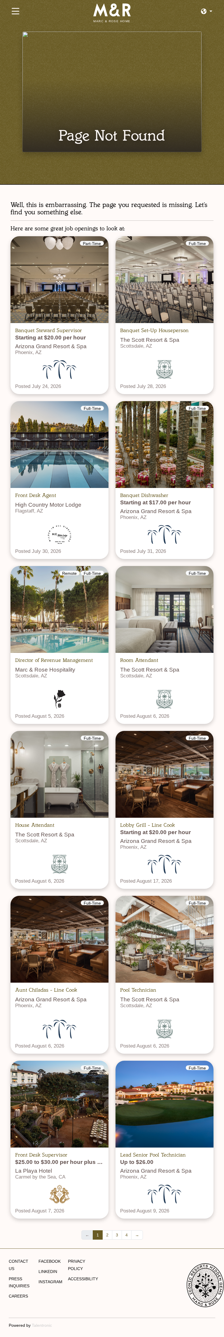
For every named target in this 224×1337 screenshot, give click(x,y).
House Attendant (34, 825)
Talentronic (42, 1325)
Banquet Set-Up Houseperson (154, 330)
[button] (206, 11)
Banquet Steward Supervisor (48, 330)
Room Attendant (139, 660)
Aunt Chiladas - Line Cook (46, 990)
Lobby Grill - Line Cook (147, 825)
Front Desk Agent (35, 495)
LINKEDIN (47, 1271)
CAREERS (18, 1296)
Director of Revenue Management (54, 660)
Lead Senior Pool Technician (153, 1155)
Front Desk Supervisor (41, 1155)
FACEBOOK (49, 1261)
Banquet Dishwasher (144, 495)
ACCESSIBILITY (83, 1278)
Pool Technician (138, 990)
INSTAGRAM (50, 1281)
